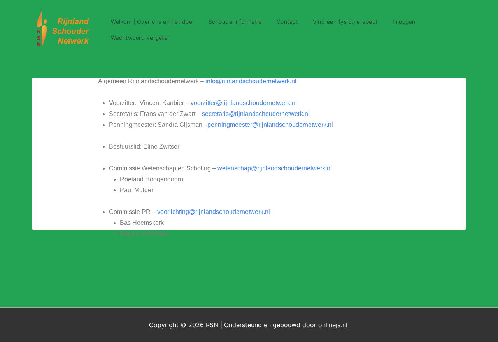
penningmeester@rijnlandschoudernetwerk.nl (270, 124)
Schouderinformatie (235, 21)
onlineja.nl (333, 325)
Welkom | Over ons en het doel (152, 21)
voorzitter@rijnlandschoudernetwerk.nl (244, 103)
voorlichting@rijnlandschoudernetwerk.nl (213, 212)
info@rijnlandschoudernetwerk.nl (250, 81)
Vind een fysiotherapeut (345, 21)
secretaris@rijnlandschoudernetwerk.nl (256, 113)
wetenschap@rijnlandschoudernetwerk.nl (274, 168)
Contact (287, 21)
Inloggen (404, 21)
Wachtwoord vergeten (141, 37)
